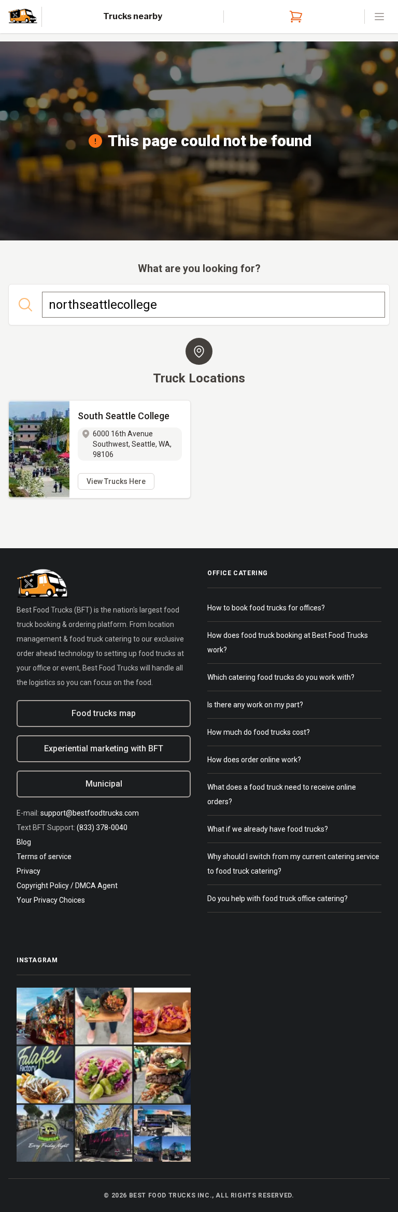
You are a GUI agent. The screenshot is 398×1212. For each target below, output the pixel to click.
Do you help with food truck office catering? (277, 898)
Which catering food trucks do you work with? (280, 677)
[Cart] (294, 16)
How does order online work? (254, 759)
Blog (24, 842)
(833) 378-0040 (102, 827)
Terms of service (44, 856)
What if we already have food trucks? (267, 829)
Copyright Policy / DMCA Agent (67, 885)
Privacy (28, 871)
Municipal (104, 784)
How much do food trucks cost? (258, 732)
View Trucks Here (116, 481)
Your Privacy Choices (51, 900)
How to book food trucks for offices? (266, 608)
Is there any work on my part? (255, 705)
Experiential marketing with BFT (103, 748)
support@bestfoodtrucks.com (89, 813)
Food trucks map (104, 713)
